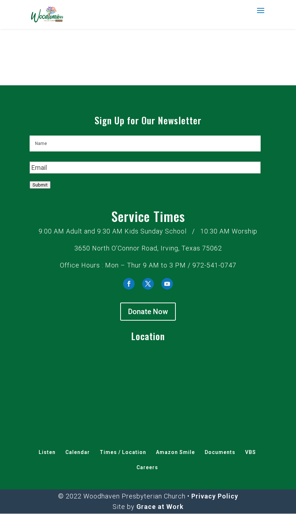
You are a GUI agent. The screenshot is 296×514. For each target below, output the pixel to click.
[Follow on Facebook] (129, 284)
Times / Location (123, 452)
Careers (147, 467)
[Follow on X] (148, 284)
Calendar (77, 452)
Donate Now (148, 311)
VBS (250, 452)
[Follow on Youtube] (167, 284)
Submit (40, 185)
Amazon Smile (175, 452)
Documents (220, 452)
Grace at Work (159, 506)
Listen (47, 452)
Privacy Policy (214, 496)
